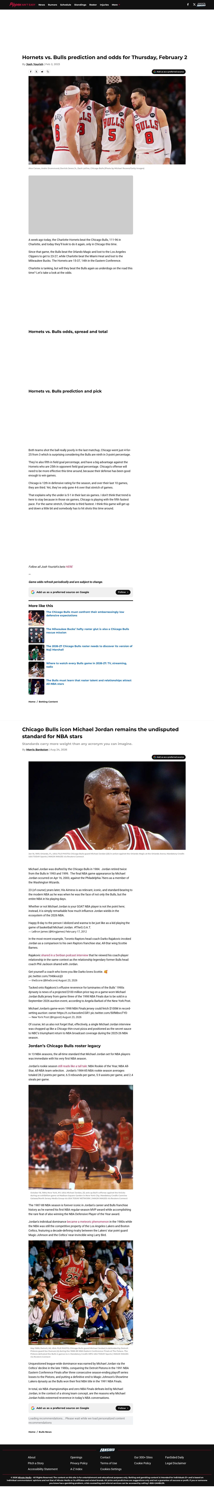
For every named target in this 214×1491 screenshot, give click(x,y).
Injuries (104, 4)
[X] (194, 4)
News (41, 4)
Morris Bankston (37, 749)
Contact (105, 1457)
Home (32, 701)
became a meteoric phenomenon (88, 1221)
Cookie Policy (142, 1463)
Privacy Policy (79, 1463)
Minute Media (24, 1477)
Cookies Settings (110, 1469)
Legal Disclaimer (175, 1463)
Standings (80, 4)
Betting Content (48, 701)
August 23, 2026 (67, 980)
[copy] (48, 71)
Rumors (52, 4)
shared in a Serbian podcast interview (64, 955)
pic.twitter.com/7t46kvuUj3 (46, 976)
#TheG (78, 927)
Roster (93, 4)
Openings (76, 1457)
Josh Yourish (34, 64)
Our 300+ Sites (143, 1457)
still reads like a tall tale (72, 1066)
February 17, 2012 (76, 931)
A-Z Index (76, 1469)
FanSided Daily (174, 1457)
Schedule (65, 4)
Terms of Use (108, 1463)
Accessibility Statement (43, 1469)
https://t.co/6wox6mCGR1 (73, 1013)
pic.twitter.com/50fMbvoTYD (109, 1013)
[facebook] (188, 4)
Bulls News (45, 1431)
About (31, 1457)
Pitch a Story (36, 1463)
